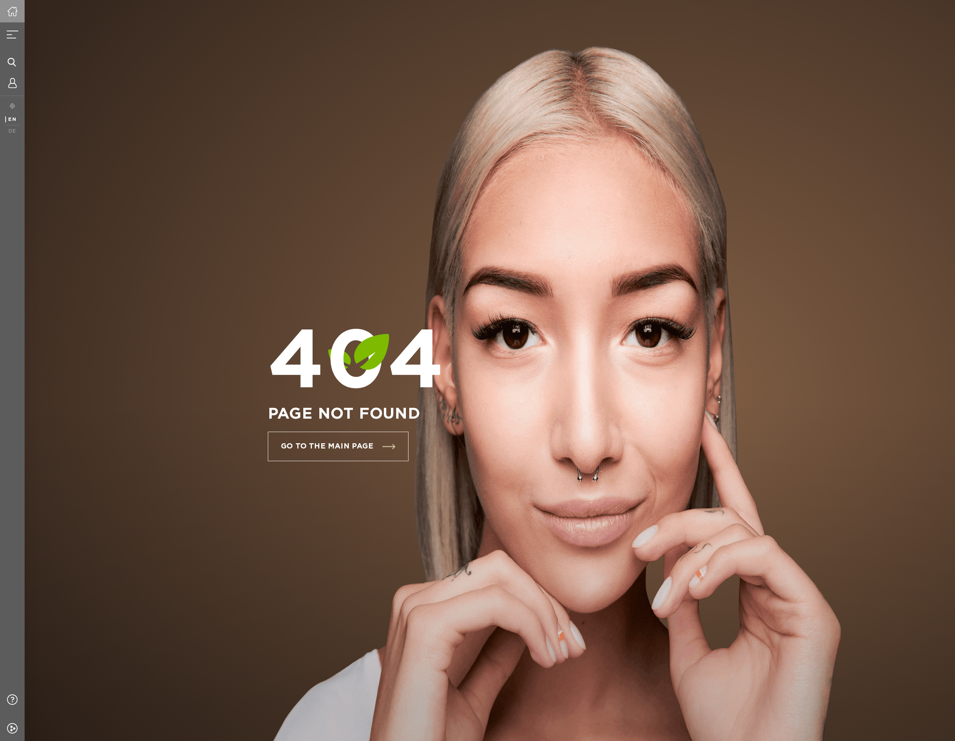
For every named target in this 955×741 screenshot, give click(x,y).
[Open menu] (12, 34)
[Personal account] (12, 84)
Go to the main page (327, 446)
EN (12, 120)
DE (12, 131)
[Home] (12, 11)
